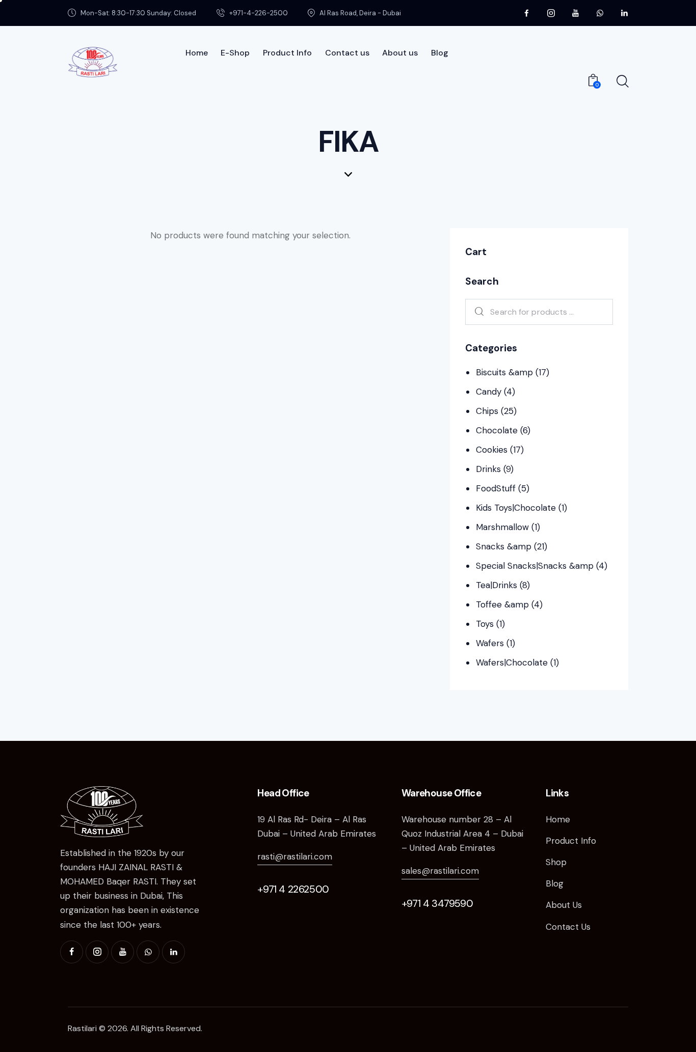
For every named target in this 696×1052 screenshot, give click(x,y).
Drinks (488, 469)
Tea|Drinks (496, 585)
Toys (485, 623)
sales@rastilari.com (440, 870)
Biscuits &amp (504, 372)
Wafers (490, 643)
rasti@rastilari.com (294, 856)
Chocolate (497, 430)
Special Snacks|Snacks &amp (535, 565)
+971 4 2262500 (293, 889)
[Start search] (621, 81)
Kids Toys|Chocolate (516, 507)
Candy (488, 391)
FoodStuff (496, 488)
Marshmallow (502, 527)
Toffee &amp (502, 604)
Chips (487, 411)
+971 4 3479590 (437, 903)
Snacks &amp (503, 546)
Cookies (491, 449)
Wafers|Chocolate (512, 662)
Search (476, 311)
